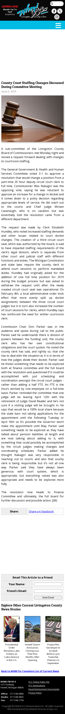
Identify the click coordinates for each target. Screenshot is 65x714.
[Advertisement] (32, 55)
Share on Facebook (41, 511)
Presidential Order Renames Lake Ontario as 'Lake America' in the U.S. (12, 652)
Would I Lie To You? (10, 10)
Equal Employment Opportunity (43, 689)
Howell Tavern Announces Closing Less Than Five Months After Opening (32, 652)
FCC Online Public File (38, 682)
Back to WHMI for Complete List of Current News (30, 671)
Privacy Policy (35, 692)
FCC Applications (36, 685)
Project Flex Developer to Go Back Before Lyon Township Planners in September (53, 654)
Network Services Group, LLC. (43, 709)
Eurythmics (10, 14)
